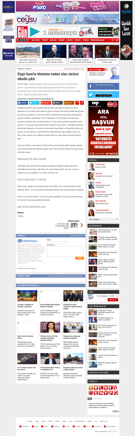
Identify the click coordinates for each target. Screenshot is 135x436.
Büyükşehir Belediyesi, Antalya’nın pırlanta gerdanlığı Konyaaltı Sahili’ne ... (72, 376)
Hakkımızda (25, 426)
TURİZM (85, 40)
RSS (87, 426)
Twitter (67, 426)
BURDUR (61, 40)
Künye (36, 426)
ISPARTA (69, 40)
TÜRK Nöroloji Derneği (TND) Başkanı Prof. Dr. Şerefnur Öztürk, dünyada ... (50, 346)
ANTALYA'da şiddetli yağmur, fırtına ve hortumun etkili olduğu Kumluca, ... (72, 315)
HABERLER (20, 68)
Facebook (56, 426)
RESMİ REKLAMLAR (97, 40)
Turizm (70, 421)
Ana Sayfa (29, 421)
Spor (96, 421)
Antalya (20, 216)
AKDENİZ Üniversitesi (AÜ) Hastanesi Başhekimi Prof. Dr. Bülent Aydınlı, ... (50, 376)
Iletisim (46, 426)
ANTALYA (53, 40)
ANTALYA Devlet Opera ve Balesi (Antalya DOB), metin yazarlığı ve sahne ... (26, 313)
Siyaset (64, 421)
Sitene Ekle (98, 426)
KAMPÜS (89, 421)
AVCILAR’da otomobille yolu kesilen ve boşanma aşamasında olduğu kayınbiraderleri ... (26, 377)
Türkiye (37, 421)
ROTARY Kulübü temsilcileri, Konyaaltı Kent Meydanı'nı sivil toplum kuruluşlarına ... (50, 313)
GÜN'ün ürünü (104, 421)
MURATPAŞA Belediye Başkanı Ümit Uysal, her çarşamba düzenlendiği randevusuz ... (71, 345)
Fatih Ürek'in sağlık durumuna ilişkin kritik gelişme (62, 226)
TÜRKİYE (45, 40)
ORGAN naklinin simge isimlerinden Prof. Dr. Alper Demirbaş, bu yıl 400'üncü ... (26, 344)
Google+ (78, 426)
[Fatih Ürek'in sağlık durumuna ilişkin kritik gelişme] (74, 227)
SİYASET (78, 40)
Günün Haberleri (111, 426)
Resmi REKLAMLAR (80, 421)
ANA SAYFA (36, 40)
